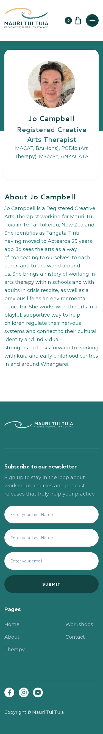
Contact (75, 637)
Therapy (14, 650)
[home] (31, 20)
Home (12, 624)
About (12, 637)
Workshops (79, 624)
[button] (73, 20)
